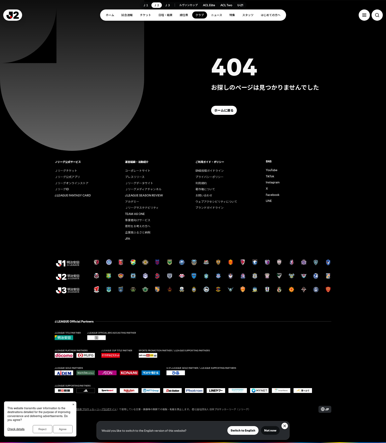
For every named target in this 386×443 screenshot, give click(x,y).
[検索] (377, 15)
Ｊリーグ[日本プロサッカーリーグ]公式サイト (92, 409)
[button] (364, 15)
